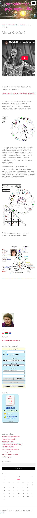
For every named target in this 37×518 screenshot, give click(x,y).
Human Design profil (8, 439)
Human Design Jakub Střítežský (12, 444)
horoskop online (7, 452)
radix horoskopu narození (10, 449)
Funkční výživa (6, 457)
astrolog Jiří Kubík (7, 442)
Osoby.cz (22, 25)
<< (4, 476)
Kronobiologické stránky (10, 454)
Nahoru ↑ (2, 513)
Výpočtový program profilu (11, 436)
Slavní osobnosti (12, 25)
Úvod (3, 25)
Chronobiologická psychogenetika (18, 6)
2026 (18, 479)
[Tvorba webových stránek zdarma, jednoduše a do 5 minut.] (11, 510)
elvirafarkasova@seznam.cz (11, 340)
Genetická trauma (7, 447)
